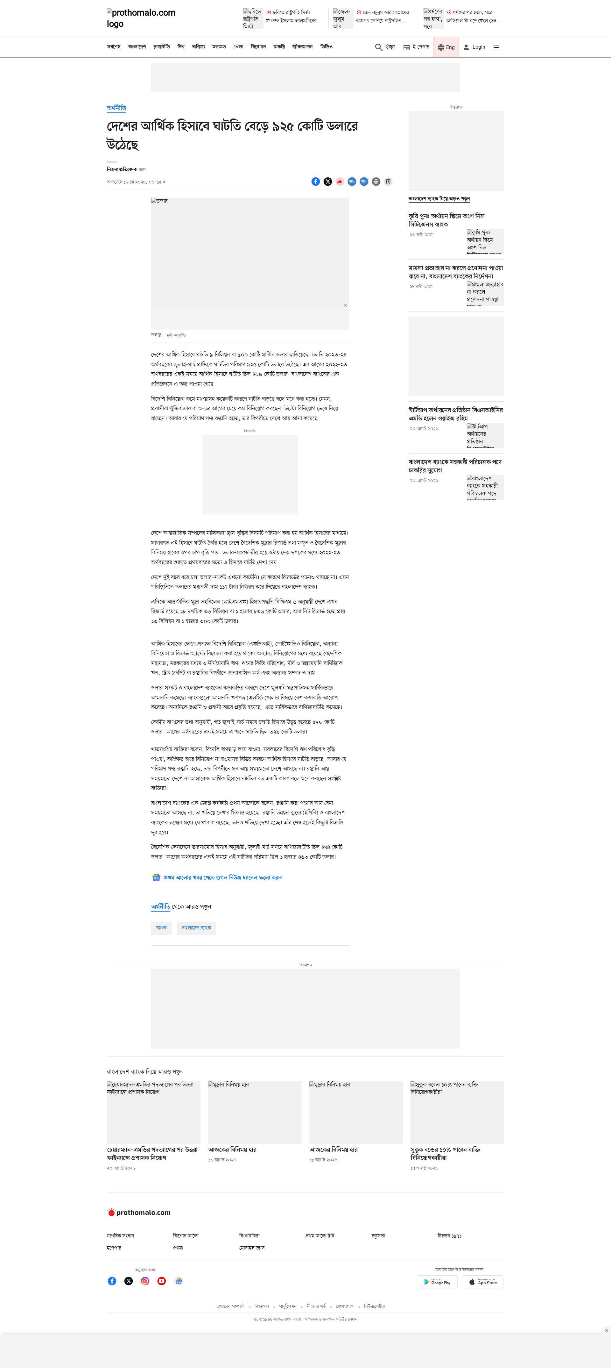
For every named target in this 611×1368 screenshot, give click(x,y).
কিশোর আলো (186, 1236)
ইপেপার (114, 1248)
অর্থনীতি (116, 108)
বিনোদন (258, 47)
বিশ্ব (181, 47)
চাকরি (279, 47)
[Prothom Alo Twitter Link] (131, 1282)
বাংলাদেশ (137, 47)
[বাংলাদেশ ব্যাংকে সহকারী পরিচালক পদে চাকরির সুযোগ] (485, 487)
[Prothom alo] (150, 18)
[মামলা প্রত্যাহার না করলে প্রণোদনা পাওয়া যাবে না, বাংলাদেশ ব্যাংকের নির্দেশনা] (485, 293)
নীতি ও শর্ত (316, 1307)
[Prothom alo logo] (139, 1215)
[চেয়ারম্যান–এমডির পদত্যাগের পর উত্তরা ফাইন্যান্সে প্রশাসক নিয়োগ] (153, 1112)
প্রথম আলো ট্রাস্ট (320, 1236)
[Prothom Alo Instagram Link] (148, 1282)
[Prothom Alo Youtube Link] (165, 1282)
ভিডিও (326, 47)
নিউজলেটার (374, 1307)
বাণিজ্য (198, 47)
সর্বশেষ (114, 47)
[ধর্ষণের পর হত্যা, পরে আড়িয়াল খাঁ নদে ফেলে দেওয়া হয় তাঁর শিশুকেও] (434, 18)
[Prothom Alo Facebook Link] (115, 1282)
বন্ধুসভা (378, 1236)
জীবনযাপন (302, 47)
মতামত (219, 47)
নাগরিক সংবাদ (120, 1236)
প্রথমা (178, 1248)
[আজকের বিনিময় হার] (255, 1112)
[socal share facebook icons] (317, 185)
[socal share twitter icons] (329, 185)
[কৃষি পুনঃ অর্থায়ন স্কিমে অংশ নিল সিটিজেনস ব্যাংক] (485, 241)
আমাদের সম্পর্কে (230, 1307)
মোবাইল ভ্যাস (252, 1248)
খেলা (238, 47)
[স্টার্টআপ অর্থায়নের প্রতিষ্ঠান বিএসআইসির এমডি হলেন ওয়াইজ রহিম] (485, 435)
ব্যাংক (161, 928)
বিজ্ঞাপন (262, 1307)
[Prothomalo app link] (437, 1283)
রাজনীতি (162, 47)
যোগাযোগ (345, 1307)
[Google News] (179, 1282)
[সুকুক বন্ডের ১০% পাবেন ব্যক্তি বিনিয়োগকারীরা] (457, 1112)
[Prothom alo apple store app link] (483, 1283)
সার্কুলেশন (288, 1307)
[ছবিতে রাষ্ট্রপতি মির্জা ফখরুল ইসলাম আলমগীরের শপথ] (253, 18)
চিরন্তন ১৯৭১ (449, 1236)
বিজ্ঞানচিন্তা (249, 1236)
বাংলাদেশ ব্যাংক (196, 928)
